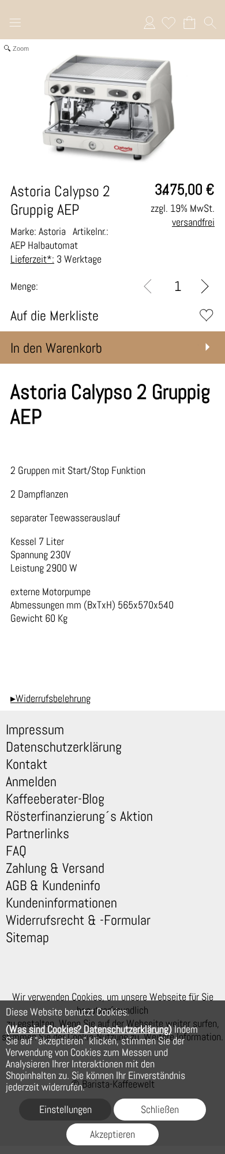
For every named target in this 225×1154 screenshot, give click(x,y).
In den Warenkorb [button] (56, 348)
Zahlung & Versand (55, 868)
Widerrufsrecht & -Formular (78, 920)
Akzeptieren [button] (112, 1134)
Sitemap (27, 937)
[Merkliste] (168, 22)
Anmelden (149, 22)
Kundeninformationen (61, 903)
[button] (15, 24)
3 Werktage (56, 259)
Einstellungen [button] (65, 1109)
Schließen (160, 1109)
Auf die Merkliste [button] (54, 315)
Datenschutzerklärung (64, 747)
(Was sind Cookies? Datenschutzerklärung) (89, 1029)
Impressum (35, 729)
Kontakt (26, 764)
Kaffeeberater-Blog (55, 799)
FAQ (16, 851)
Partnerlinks (37, 833)
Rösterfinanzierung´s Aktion (79, 816)
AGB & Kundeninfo (53, 885)
